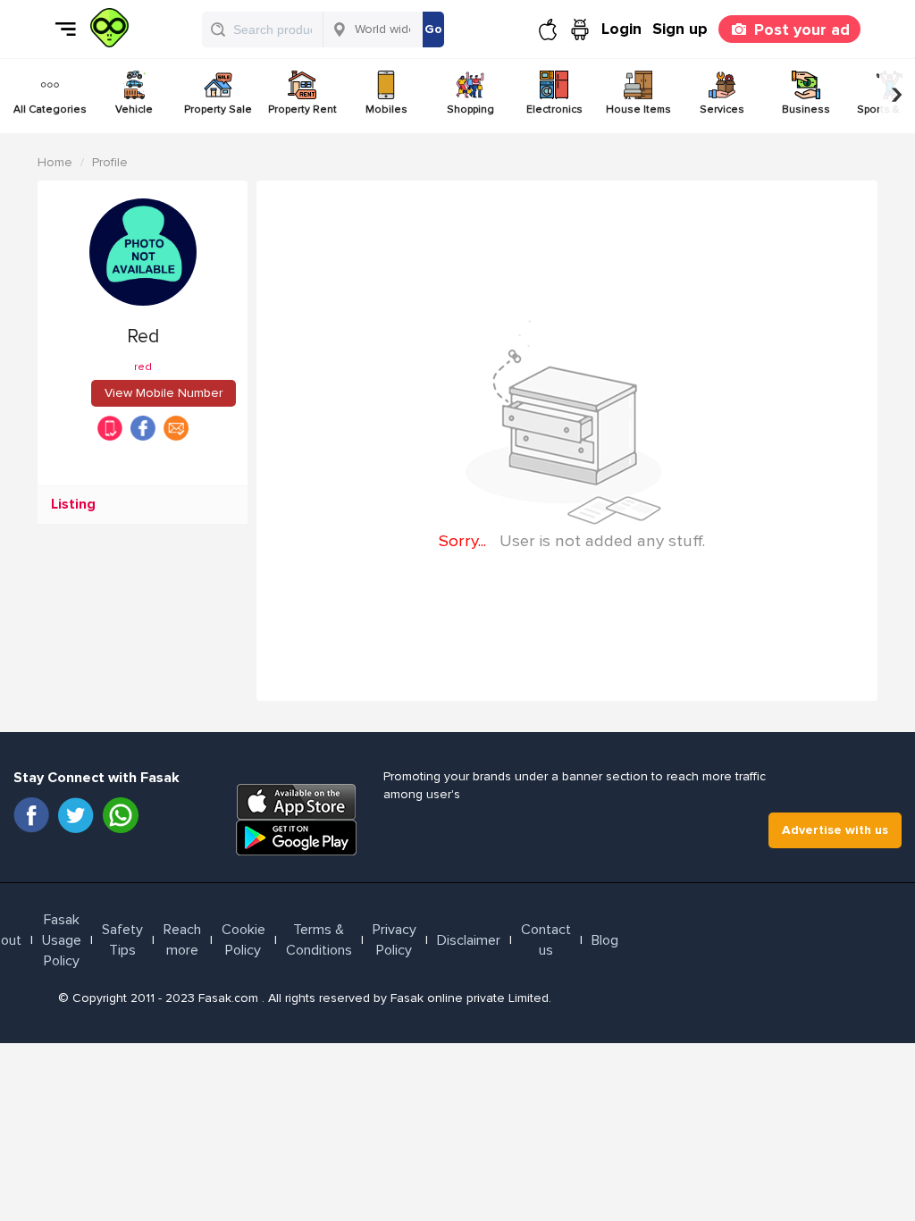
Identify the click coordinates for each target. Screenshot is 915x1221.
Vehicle (134, 109)
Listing (73, 504)
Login (621, 28)
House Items (638, 109)
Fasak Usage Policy (61, 940)
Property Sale (218, 109)
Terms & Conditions (319, 940)
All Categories (50, 109)
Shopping (470, 109)
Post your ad (802, 29)
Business (806, 109)
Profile (110, 162)
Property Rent (302, 109)
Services (722, 109)
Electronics (554, 109)
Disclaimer (468, 940)
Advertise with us (835, 830)
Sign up (680, 28)
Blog (605, 940)
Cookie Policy (243, 940)
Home (55, 162)
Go (433, 29)
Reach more (182, 940)
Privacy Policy (394, 940)
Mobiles (386, 109)
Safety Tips (122, 940)
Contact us (546, 940)
